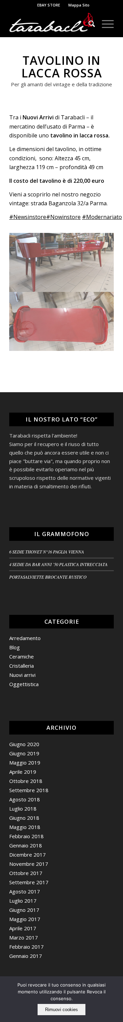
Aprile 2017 (22, 928)
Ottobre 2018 (25, 780)
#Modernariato (102, 217)
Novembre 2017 (28, 863)
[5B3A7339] (61, 321)
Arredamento (25, 638)
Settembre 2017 (29, 882)
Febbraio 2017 (26, 946)
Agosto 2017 (24, 891)
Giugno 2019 (24, 753)
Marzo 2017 (23, 937)
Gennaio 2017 (25, 955)
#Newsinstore (27, 217)
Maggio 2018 (24, 827)
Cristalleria (21, 665)
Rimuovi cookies (61, 1009)
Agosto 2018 (24, 799)
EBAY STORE (48, 5)
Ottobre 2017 (25, 873)
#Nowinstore (63, 217)
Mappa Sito (79, 5)
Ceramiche (21, 656)
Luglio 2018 (23, 808)
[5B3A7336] (61, 262)
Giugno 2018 (24, 817)
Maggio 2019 (24, 762)
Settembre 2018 (29, 790)
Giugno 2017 (24, 909)
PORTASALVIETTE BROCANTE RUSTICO (47, 577)
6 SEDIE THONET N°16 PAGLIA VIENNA (46, 551)
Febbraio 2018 (26, 836)
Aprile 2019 (22, 771)
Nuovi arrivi (22, 674)
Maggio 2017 (24, 919)
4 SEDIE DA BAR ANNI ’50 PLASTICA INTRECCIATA (58, 564)
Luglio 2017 (23, 900)
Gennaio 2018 (25, 845)
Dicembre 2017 (27, 854)
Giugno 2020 (24, 744)
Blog (14, 647)
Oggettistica (24, 684)
